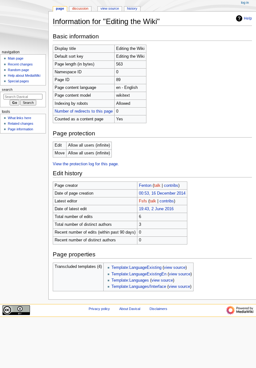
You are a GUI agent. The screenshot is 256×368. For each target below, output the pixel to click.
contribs (171, 185)
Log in (245, 2)
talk (157, 185)
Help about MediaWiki (24, 75)
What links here (19, 118)
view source (174, 267)
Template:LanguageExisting (136, 267)
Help (248, 18)
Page (60, 8)
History (132, 8)
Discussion (80, 8)
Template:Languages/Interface (138, 286)
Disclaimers (158, 309)
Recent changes (20, 64)
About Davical (129, 309)
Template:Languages (130, 280)
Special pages (18, 81)
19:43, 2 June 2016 (156, 209)
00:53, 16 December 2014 (162, 193)
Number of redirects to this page (84, 111)
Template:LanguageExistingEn (138, 274)
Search (7, 89)
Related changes (20, 123)
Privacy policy (99, 309)
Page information (20, 129)
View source (110, 8)
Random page (18, 70)
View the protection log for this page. (86, 164)
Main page (15, 58)
